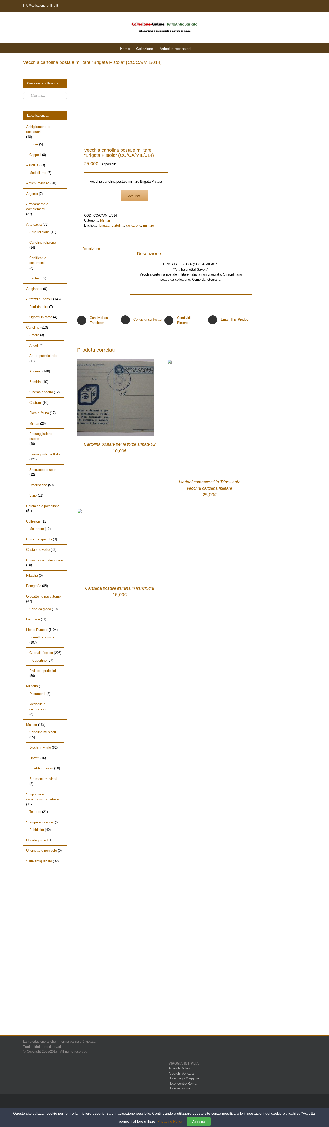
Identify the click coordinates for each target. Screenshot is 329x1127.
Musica (31, 725)
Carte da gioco (40, 609)
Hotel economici (181, 1088)
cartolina (118, 225)
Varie (33, 495)
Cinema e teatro (41, 392)
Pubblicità (36, 830)
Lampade (33, 619)
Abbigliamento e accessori (38, 129)
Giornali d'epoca (41, 653)
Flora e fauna (39, 413)
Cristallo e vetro (38, 550)
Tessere (35, 812)
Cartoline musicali (42, 732)
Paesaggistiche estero (40, 436)
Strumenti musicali (43, 779)
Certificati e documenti (37, 260)
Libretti (34, 758)
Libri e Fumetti (37, 630)
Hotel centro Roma (182, 1083)
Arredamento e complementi (37, 206)
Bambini (35, 382)
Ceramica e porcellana (42, 506)
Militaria (32, 686)
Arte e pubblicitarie (43, 356)
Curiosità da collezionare (44, 560)
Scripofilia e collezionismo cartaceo (43, 796)
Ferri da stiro (38, 307)
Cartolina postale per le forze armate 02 (120, 444)
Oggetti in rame (40, 317)
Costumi (35, 403)
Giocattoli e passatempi (43, 596)
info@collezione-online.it (40, 5)
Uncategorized (37, 840)
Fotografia (33, 586)
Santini (34, 278)
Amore (34, 335)
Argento (32, 194)
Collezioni (33, 521)
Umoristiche (38, 485)
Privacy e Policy (170, 1121)
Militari (105, 220)
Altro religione (39, 232)
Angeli (34, 345)
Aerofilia (32, 165)
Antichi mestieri (37, 183)
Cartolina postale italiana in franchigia (119, 588)
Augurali (35, 371)
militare (148, 225)
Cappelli (35, 155)
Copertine (39, 660)
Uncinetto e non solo (41, 851)
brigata (104, 225)
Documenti (37, 694)
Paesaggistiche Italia (44, 454)
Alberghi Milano (180, 1068)
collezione (133, 225)
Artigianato (34, 289)
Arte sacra (34, 224)
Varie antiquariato (39, 861)
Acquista (134, 196)
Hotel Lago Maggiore (184, 1078)
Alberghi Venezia (181, 1073)
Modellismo (37, 173)
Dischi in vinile (40, 747)
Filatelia (32, 576)
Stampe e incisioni (40, 822)
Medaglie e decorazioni (37, 706)
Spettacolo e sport (43, 470)
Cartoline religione (42, 242)
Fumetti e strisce (41, 637)
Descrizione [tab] (91, 249)
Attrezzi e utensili (39, 299)
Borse (33, 144)
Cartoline (32, 327)
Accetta (198, 1122)
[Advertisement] (45, 955)
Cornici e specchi (39, 539)
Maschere (36, 529)
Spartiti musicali (41, 768)
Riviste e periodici (42, 671)
